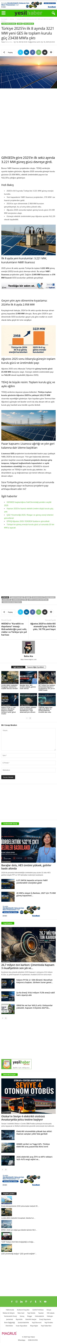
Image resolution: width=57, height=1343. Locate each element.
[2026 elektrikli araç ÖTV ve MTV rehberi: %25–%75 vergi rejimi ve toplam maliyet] (8, 1160)
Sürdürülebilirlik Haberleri (10, 683)
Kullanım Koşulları (23, 1310)
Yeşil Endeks (43, 683)
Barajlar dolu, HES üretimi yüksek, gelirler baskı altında (28, 686)
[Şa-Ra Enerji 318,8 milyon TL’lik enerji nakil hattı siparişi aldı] (8, 996)
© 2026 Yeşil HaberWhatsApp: (26, 1338)
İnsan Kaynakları (21, 1326)
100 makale (50, 1313)
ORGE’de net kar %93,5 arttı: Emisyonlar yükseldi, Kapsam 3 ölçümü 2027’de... (34, 1006)
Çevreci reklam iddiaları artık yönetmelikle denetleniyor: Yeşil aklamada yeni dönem (28, 709)
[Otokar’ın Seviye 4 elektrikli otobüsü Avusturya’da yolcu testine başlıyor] (28, 1096)
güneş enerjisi (49, 597)
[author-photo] (28, 647)
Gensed (27, 597)
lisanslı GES (6, 600)
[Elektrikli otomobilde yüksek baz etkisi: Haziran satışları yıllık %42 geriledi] (8, 1135)
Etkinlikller (9, 1326)
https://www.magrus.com (28, 659)
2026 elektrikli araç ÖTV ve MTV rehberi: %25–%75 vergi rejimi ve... (34, 1158)
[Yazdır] (44, 52)
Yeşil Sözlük (31, 1313)
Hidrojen (50, 1316)
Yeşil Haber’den (46, 1326)
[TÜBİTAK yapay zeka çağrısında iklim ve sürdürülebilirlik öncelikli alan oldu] (47, 699)
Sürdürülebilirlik (23, 1322)
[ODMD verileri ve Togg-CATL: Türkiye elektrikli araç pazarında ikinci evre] (8, 1148)
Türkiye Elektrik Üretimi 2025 (38, 600)
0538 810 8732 (33, 1340)
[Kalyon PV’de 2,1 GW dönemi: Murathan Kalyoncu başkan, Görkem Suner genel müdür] (10, 699)
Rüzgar (29, 1316)
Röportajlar (34, 1326)
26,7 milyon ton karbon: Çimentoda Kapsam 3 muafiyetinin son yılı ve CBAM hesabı (46, 687)
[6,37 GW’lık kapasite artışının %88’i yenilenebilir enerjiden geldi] (8, 884)
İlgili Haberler (18, 667)
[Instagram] (16, 1302)
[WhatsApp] (38, 52)
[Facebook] (32, 52)
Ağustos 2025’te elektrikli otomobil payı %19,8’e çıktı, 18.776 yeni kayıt (43, 626)
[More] (51, 52)
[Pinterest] (26, 1302)
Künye (49, 1310)
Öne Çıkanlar (28, 24)
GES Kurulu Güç (37, 597)
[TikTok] (31, 1302)
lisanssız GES (17, 600)
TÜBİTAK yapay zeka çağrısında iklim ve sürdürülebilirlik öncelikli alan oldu (45, 709)
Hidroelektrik (25, 683)
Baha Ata (8, 42)
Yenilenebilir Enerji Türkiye (12, 602)
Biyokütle (19, 1319)
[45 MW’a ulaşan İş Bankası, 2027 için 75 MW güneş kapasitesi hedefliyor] (8, 897)
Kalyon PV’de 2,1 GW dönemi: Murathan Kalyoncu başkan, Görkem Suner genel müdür (8, 710)
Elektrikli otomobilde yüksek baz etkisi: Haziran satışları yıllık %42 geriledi (34, 1132)
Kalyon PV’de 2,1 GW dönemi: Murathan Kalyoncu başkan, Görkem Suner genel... (34, 981)
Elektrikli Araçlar (9, 1074)
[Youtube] (45, 1302)
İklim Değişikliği (9, 1322)
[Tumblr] (36, 1302)
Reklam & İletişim (9, 1313)
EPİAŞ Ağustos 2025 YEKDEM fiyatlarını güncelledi (28, 521)
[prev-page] (27, 718)
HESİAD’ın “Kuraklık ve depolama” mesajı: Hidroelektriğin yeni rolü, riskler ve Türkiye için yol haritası (14, 629)
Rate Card (21, 1313)
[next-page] (30, 718)
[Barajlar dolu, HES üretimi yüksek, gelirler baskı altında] (28, 677)
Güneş (12, 19)
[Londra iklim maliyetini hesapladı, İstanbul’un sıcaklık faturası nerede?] (10, 677)
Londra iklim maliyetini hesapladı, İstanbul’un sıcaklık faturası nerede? (9, 686)
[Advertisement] (28, 122)
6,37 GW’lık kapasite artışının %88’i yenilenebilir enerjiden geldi (32, 881)
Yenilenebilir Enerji (8, 24)
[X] (20, 52)
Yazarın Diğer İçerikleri (35, 667)
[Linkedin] (26, 52)
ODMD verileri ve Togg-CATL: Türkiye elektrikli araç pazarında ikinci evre (33, 1145)
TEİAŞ (24, 600)
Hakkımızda (10, 1310)
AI (39, 705)
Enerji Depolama (45, 1319)
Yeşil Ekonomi (25, 705)
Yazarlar (41, 1313)
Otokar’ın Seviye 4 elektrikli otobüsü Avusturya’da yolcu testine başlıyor (23, 1118)
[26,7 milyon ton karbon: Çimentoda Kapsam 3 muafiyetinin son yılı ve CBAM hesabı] (47, 677)
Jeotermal (9, 1319)
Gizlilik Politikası (38, 1310)
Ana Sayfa (4, 19)
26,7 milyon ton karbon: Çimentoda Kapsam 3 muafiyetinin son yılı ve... (27, 966)
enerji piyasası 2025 (17, 597)
